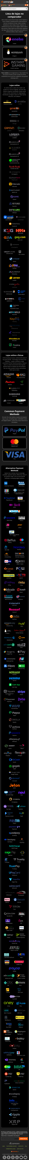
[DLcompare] (14, 1143)
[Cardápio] (27, 2)
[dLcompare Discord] (25, 1157)
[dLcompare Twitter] (4, 1157)
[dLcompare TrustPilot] (17, 1157)
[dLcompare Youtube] (21, 1157)
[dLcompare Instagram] (12, 1157)
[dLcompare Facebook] (8, 1157)
